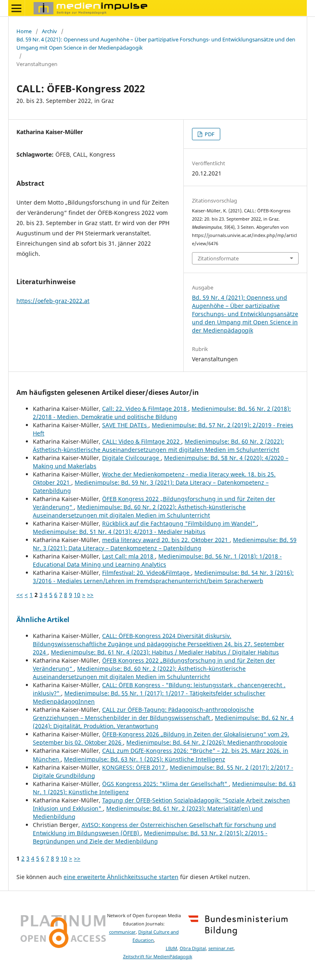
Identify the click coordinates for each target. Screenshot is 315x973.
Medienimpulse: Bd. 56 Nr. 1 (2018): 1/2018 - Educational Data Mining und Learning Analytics (157, 560)
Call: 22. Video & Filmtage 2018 (145, 408)
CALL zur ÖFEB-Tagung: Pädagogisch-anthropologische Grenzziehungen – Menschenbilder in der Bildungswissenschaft (143, 714)
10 (77, 595)
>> (90, 595)
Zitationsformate (218, 258)
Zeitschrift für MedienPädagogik (157, 956)
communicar (122, 932)
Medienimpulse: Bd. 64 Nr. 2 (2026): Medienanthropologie (206, 742)
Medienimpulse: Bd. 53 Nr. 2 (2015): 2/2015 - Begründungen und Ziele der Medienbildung (150, 837)
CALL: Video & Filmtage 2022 (141, 441)
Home (24, 31)
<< (19, 595)
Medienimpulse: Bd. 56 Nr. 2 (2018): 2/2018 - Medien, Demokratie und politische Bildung (162, 413)
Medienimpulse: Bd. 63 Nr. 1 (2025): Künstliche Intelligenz (144, 759)
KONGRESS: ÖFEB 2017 (134, 767)
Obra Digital (193, 948)
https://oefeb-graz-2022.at (52, 301)
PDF (209, 134)
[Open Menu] (16, 8)
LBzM (171, 948)
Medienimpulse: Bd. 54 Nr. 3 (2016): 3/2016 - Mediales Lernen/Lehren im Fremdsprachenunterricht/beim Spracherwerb (163, 577)
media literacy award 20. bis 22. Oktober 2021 (166, 540)
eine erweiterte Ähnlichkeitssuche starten (121, 877)
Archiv (49, 31)
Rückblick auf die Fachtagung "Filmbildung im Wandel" (179, 523)
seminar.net (221, 948)
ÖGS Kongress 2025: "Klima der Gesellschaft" (165, 784)
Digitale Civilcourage (131, 458)
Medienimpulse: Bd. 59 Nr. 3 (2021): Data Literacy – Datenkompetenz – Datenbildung (165, 544)
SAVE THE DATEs (125, 425)
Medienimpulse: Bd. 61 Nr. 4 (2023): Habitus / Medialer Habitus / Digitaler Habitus (165, 652)
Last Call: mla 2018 (128, 556)
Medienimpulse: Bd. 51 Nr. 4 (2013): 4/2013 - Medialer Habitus (119, 531)
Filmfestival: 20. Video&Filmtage (146, 573)
